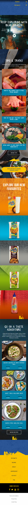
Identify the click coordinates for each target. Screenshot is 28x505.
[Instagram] (18, 489)
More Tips (14, 153)
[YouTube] (15, 489)
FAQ (14, 480)
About (14, 467)
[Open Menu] (26, 5)
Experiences (14, 471)
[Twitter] (12, 489)
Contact (14, 476)
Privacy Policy (14, 498)
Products (14, 458)
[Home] (5, 3)
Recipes (14, 462)
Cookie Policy (14, 502)
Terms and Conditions (14, 495)
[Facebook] (9, 489)
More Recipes (14, 432)
